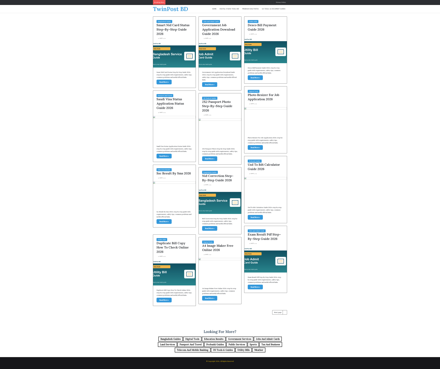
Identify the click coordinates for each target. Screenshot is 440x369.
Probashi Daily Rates (250, 9)
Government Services (239, 339)
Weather (258, 350)
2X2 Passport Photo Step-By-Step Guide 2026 (217, 106)
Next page (278, 312)
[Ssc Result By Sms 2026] (174, 194)
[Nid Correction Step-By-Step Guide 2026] (220, 201)
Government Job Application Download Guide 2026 (218, 29)
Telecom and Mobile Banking (192, 350)
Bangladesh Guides (164, 21)
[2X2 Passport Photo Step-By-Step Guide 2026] (220, 131)
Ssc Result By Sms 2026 (174, 173)
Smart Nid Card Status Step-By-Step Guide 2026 (173, 29)
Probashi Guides (254, 161)
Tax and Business (270, 344)
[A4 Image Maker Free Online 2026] (220, 271)
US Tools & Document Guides (273, 9)
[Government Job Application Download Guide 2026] (220, 54)
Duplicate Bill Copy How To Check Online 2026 (173, 247)
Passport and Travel (165, 95)
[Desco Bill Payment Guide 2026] (265, 50)
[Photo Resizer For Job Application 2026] (265, 120)
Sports (253, 344)
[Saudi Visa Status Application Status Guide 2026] (174, 129)
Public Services (236, 344)
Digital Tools (253, 91)
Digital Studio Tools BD (229, 9)
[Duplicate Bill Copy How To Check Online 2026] (174, 272)
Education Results (164, 170)
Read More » (164, 82)
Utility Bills (253, 21)
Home (214, 9)
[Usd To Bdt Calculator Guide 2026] (265, 190)
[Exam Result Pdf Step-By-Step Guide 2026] (265, 260)
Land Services (167, 344)
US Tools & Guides (209, 98)
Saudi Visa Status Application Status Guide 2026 (170, 103)
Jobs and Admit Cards (211, 21)
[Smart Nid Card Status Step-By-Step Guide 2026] (174, 54)
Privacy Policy (281, 2)
